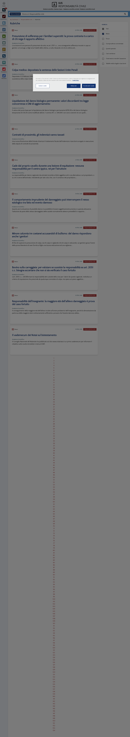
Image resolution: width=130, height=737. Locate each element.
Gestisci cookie (43, 85)
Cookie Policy (75, 80)
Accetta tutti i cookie (88, 85)
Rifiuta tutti (73, 85)
